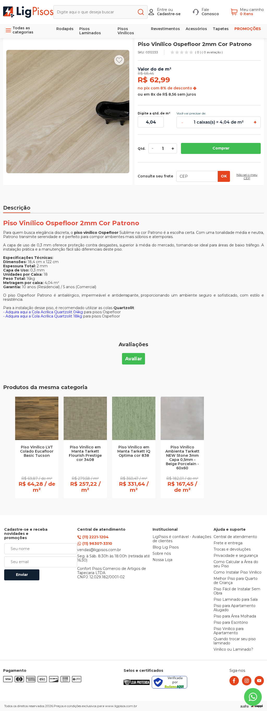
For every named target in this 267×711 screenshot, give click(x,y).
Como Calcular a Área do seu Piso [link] (236, 564)
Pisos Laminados (90, 30)
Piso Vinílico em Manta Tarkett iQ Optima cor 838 (133, 451)
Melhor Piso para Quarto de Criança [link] (236, 581)
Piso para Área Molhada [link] (235, 616)
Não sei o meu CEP (246, 176)
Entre (162, 9)
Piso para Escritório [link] (231, 623)
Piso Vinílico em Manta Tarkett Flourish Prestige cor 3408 (85, 453)
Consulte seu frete (155, 176)
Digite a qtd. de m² (154, 113)
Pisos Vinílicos (126, 30)
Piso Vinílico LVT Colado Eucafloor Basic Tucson (36, 451)
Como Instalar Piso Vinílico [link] (238, 572)
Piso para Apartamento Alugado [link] (235, 608)
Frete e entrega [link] (228, 543)
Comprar (221, 148)
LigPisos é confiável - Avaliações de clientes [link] (182, 539)
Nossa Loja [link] (162, 560)
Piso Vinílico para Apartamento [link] (229, 631)
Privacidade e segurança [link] (236, 556)
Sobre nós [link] (162, 554)
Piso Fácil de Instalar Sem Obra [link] (237, 591)
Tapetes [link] (221, 28)
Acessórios (196, 28)
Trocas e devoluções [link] (232, 549)
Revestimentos (165, 28)
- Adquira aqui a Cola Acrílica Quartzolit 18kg (42, 316)
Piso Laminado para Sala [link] (236, 600)
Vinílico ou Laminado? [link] (233, 650)
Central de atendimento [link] (235, 537)
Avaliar (133, 359)
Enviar (22, 574)
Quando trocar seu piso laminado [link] (235, 641)
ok (224, 176)
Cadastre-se (168, 13)
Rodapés (65, 28)
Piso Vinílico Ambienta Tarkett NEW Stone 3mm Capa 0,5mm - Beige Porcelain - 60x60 (182, 457)
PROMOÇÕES (247, 28)
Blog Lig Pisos (166, 547)
